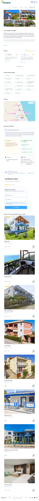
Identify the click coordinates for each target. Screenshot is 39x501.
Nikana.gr (3, 497)
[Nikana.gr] (5, 2)
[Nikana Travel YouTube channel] (35, 497)
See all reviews (19, 66)
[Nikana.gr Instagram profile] (30, 497)
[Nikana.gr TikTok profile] (32, 497)
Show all (33, 25)
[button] (30, 50)
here (23, 43)
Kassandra (11, 181)
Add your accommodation (18, 498)
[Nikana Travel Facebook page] (37, 497)
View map (16, 181)
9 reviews (34, 50)
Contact (21, 497)
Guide (14, 497)
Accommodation (8, 497)
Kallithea (8, 181)
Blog (17, 497)
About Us (25, 497)
